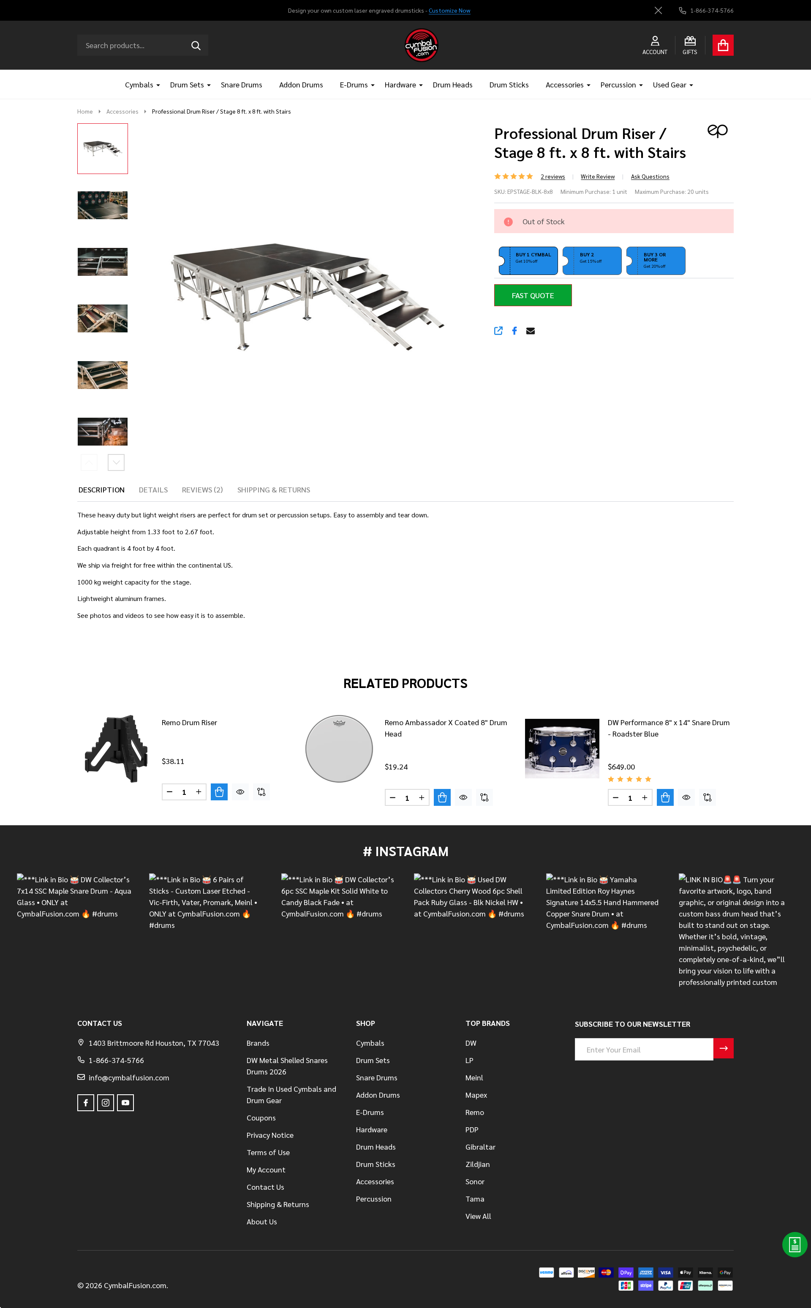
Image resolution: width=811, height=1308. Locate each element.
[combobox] (142, 45)
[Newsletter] (723, 1048)
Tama (474, 1198)
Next (116, 462)
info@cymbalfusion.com (129, 1077)
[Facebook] (514, 330)
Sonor (474, 1181)
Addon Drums (301, 84)
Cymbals (139, 84)
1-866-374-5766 (116, 1060)
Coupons (261, 1117)
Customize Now (450, 10)
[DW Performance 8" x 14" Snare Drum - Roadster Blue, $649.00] (562, 749)
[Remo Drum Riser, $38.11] (116, 749)
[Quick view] (240, 791)
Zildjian (477, 1164)
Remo (474, 1112)
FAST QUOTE (533, 295)
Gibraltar (480, 1146)
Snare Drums (241, 84)
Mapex (476, 1094)
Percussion (618, 84)
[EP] (715, 130)
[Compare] (261, 791)
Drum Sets (187, 84)
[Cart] (723, 45)
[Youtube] (125, 1102)
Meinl (474, 1077)
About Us (262, 1221)
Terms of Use (268, 1152)
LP (469, 1060)
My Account (266, 1169)
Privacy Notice (270, 1134)
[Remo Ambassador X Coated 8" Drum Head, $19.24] (339, 749)
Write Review (598, 176)
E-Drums (354, 84)
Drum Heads (453, 84)
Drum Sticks (509, 84)
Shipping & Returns (278, 1204)
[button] (528, 261)
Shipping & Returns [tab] (273, 489)
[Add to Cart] (219, 791)
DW (470, 1042)
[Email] (530, 330)
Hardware (400, 84)
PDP (472, 1129)
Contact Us (265, 1186)
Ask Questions (650, 176)
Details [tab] (153, 489)
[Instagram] (105, 1102)
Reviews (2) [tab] (202, 489)
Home (85, 111)
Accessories (565, 84)
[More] (155, 84)
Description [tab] (102, 489)
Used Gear (669, 84)
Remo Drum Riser (189, 722)
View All (478, 1216)
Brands (258, 1042)
